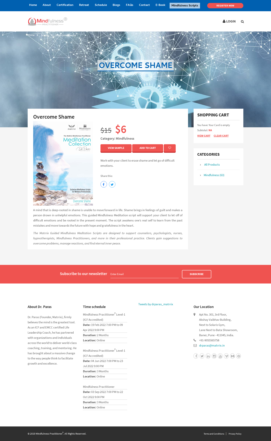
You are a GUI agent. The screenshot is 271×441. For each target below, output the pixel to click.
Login (230, 21)
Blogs (116, 5)
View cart (203, 135)
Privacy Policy (235, 433)
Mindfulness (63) (214, 175)
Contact (144, 5)
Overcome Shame (66, 35)
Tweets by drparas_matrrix (155, 304)
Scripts (45, 35)
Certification (65, 5)
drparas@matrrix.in (212, 345)
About (47, 5)
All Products (212, 164)
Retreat (84, 5)
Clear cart (221, 135)
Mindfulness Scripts (184, 6)
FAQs (129, 5)
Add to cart (148, 148)
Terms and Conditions (214, 433)
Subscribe (197, 274)
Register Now (225, 5)
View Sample (116, 148)
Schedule (101, 5)
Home (33, 5)
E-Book (160, 5)
